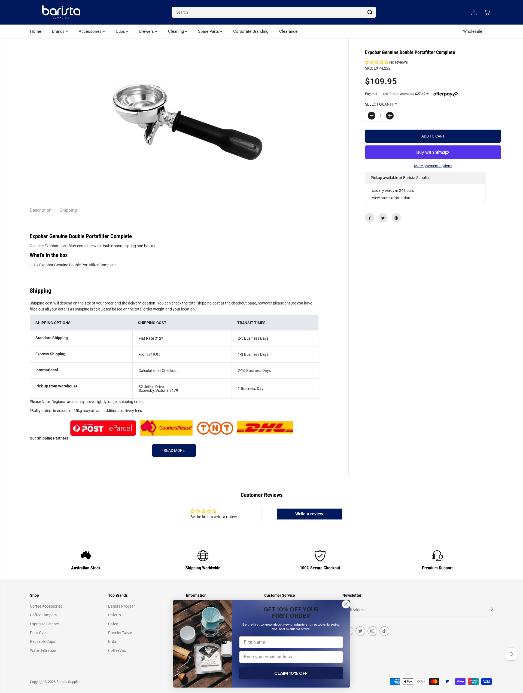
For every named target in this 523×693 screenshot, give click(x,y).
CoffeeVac (117, 650)
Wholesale (472, 31)
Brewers (147, 31)
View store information (391, 198)
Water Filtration (43, 650)
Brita (112, 641)
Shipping (68, 210)
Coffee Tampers (43, 615)
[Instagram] (372, 631)
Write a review (309, 513)
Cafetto (114, 615)
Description (40, 210)
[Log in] (474, 12)
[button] (376, 62)
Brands (59, 31)
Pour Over (38, 633)
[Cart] (487, 12)
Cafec (113, 624)
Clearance (288, 31)
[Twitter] (383, 218)
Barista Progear (121, 606)
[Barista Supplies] (61, 12)
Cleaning (176, 31)
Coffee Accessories (46, 606)
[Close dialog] (346, 604)
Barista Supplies (68, 682)
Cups (121, 31)
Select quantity (381, 104)
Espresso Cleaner (44, 624)
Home (35, 31)
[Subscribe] (490, 610)
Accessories (91, 31)
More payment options (433, 166)
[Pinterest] (396, 218)
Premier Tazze (120, 633)
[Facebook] (369, 218)
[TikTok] (384, 631)
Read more (174, 450)
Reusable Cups (42, 641)
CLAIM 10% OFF (291, 673)
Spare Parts (209, 31)
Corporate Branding (250, 31)
